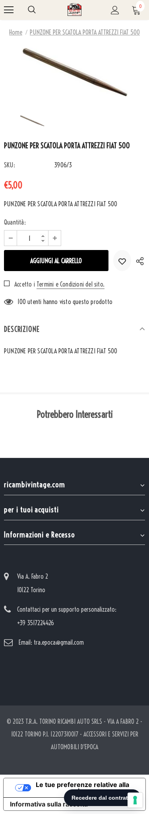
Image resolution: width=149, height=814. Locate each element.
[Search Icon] (32, 10)
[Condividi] (138, 260)
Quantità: (15, 222)
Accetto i (24, 284)
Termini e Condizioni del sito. (70, 284)
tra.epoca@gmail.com (59, 642)
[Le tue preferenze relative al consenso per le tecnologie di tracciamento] (135, 800)
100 (21, 302)
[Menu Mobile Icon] (9, 10)
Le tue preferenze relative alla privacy (82, 788)
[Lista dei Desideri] (122, 260)
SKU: (9, 165)
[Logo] (74, 9)
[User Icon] (115, 10)
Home (15, 32)
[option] (74, 72)
